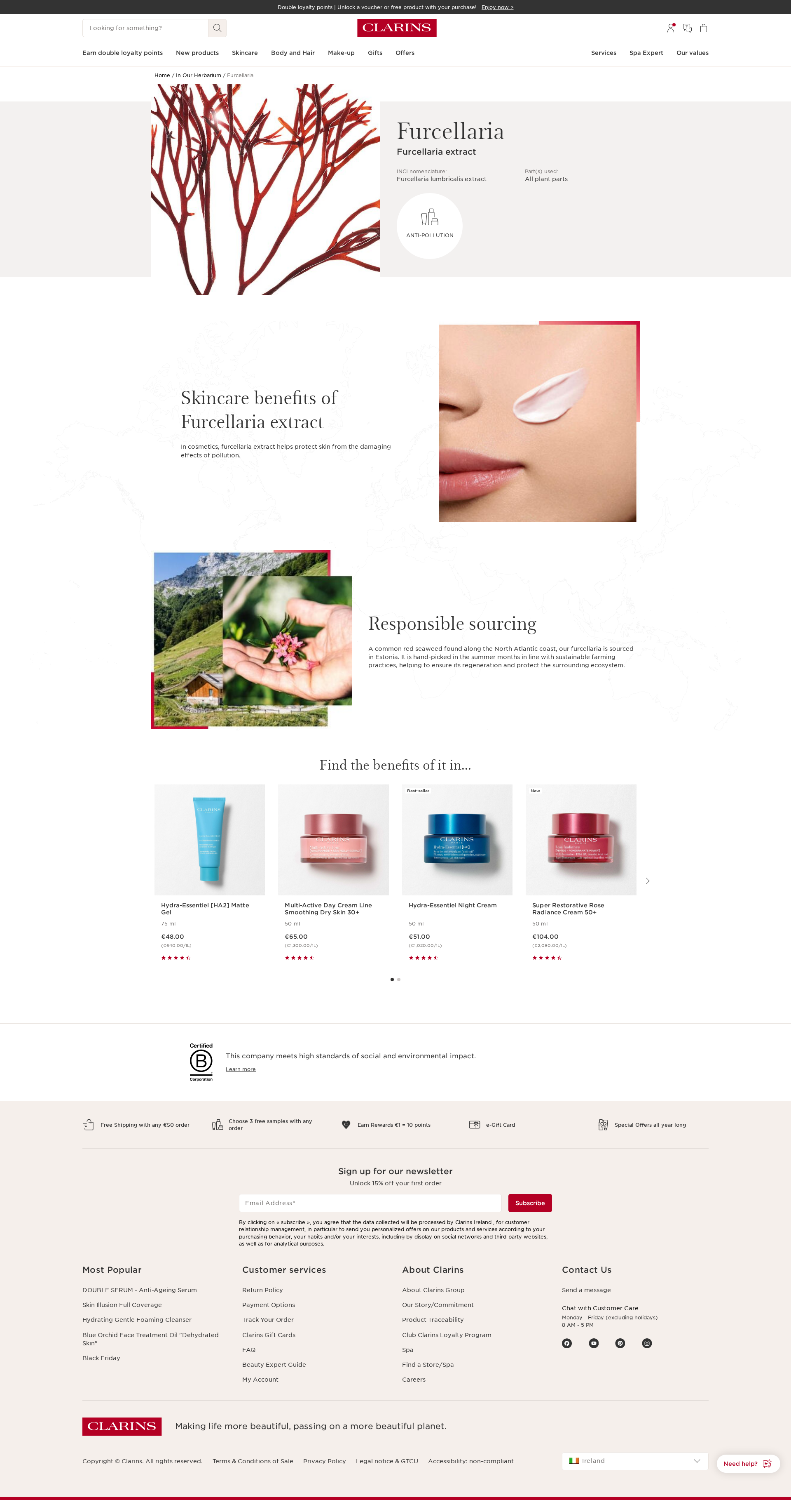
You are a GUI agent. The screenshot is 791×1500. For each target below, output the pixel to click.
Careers (414, 1379)
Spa (408, 1350)
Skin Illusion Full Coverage (122, 1305)
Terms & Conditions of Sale (253, 1461)
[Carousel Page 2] (398, 979)
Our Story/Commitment (438, 1305)
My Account (260, 1379)
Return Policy (262, 1290)
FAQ (248, 1350)
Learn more (241, 1069)
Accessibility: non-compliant (471, 1461)
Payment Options (268, 1305)
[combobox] (635, 1461)
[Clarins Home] (397, 28)
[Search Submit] (217, 28)
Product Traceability (433, 1319)
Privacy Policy (324, 1461)
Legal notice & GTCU (387, 1461)
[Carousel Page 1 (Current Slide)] (392, 979)
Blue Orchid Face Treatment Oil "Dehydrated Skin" (150, 1339)
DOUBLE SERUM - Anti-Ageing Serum (139, 1290)
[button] (155, 1270)
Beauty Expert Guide (274, 1364)
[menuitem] (671, 28)
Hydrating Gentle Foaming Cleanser (137, 1319)
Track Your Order (268, 1319)
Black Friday (101, 1358)
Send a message (586, 1290)
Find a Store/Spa (428, 1364)
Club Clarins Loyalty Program (446, 1335)
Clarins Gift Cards (268, 1335)
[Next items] (647, 881)
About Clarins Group (433, 1290)
